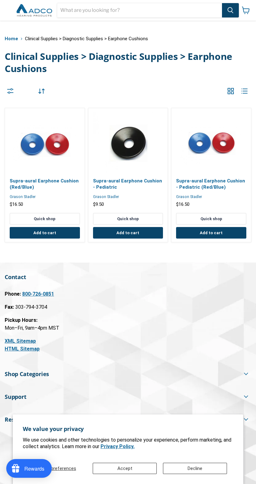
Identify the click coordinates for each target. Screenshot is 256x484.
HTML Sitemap (22, 349)
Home (11, 38)
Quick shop (45, 218)
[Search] (230, 10)
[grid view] (231, 91)
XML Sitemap (20, 341)
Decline (195, 468)
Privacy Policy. (118, 446)
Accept (124, 468)
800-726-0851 (38, 294)
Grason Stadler (23, 197)
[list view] (244, 91)
